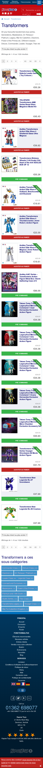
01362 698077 (21, 707)
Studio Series (9, 598)
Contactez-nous (5, 13)
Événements (21, 650)
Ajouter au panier (21, 92)
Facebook (13, 698)
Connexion (8, 13)
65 (35, 61)
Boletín (21, 647)
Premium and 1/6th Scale (14, 593)
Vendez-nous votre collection (21, 644)
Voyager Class (32, 603)
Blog (21, 655)
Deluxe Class (30, 568)
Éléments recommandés (21, 636)
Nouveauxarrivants (5, 2)
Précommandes (26, 2)
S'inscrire (21, 627)
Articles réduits (21, 642)
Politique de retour (21, 667)
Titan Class (25, 598)
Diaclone (7, 573)
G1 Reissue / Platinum (25, 573)
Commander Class (11, 568)
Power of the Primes (27, 588)
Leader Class (9, 578)
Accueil (2, 13)
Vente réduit (36, 2)
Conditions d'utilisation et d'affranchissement (21, 664)
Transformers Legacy (12, 603)
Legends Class (25, 578)
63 (25, 61)
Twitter (18, 698)
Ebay (29, 698)
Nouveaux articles (21, 639)
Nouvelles (10, 13)
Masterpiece (8, 588)
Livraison (21, 662)
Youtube (24, 698)
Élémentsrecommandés (14, 2)
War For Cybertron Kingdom (15, 609)
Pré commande (21, 179)
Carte (21, 730)
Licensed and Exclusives (14, 583)
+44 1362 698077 (13, 711)
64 (30, 61)
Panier (21, 629)
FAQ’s (21, 670)
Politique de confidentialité (21, 677)
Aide (21, 672)
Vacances (21, 680)
